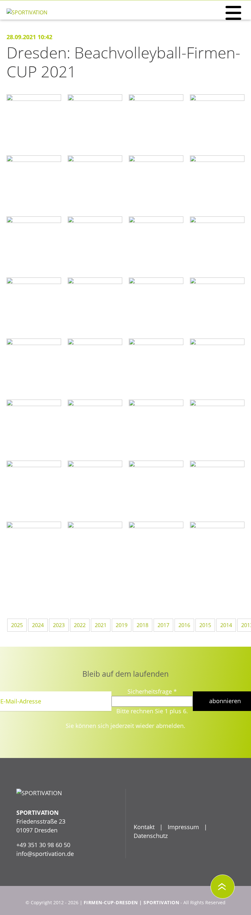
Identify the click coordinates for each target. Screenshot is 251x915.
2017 (163, 625)
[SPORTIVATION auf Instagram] (204, 807)
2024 (38, 625)
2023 (59, 625)
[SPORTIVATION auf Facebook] (137, 807)
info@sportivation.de (45, 854)
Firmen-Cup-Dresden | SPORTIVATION (131, 903)
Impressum (183, 827)
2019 (121, 625)
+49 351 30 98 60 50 (43, 845)
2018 (142, 625)
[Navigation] (233, 13)
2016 (184, 625)
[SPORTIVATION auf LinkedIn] (171, 807)
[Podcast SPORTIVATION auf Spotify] (187, 807)
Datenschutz (151, 836)
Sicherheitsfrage (152, 691)
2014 (226, 625)
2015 (205, 625)
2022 (80, 625)
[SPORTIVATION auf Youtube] (154, 807)
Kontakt (144, 827)
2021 (101, 625)
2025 (17, 625)
